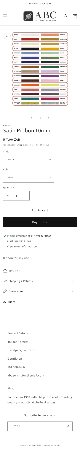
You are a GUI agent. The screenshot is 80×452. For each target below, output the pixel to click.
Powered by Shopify (51, 445)
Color (6, 169)
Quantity (8, 187)
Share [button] (11, 302)
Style (6, 152)
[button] (5, 16)
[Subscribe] (67, 426)
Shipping (21, 144)
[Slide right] (48, 118)
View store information (22, 246)
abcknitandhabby (35, 445)
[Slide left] (31, 118)
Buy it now (40, 222)
